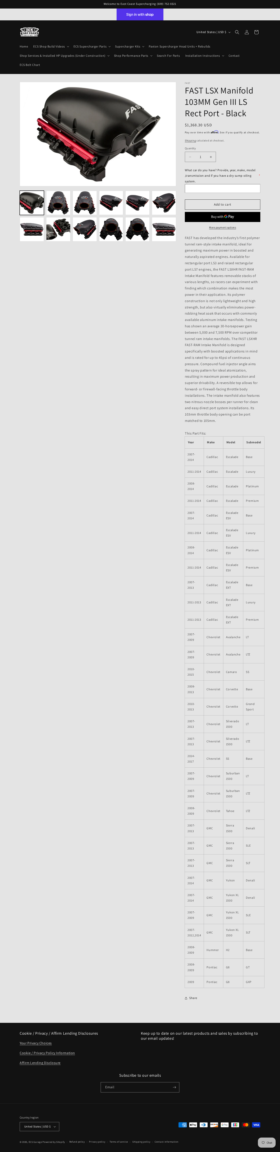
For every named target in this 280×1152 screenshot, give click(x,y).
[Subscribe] (174, 1087)
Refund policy (77, 1141)
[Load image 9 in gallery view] (85, 229)
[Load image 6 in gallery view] (164, 203)
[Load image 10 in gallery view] (111, 229)
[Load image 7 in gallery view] (32, 229)
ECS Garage (35, 1141)
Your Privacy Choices (36, 1043)
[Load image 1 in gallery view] (32, 203)
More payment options (222, 227)
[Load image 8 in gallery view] (58, 229)
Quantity (190, 148)
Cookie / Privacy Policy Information (47, 1053)
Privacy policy (97, 1141)
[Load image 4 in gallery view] (111, 203)
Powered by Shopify (53, 1141)
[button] (51, 46)
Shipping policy (141, 1141)
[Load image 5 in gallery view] (137, 203)
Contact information (166, 1141)
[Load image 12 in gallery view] (164, 229)
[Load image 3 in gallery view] (85, 203)
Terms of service (119, 1141)
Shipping (190, 140)
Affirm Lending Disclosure (40, 1062)
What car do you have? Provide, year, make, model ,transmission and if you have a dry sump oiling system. (222, 175)
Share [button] (193, 998)
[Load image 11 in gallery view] (137, 229)
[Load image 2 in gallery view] (58, 203)
